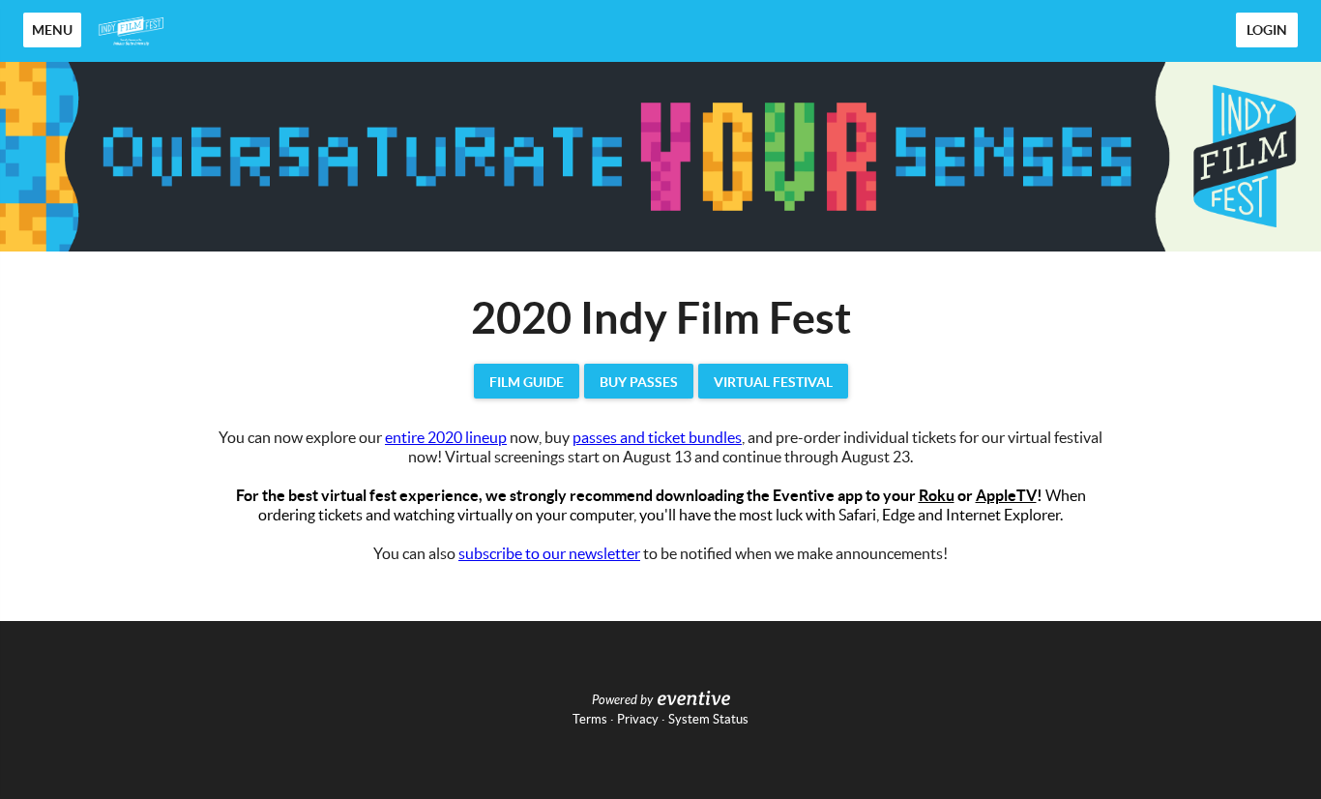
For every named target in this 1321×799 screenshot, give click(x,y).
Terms (589, 719)
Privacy (638, 719)
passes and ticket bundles (657, 437)
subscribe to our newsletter (549, 553)
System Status (708, 719)
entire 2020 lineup (446, 437)
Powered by (622, 700)
